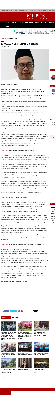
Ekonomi (37, 22)
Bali (11, 22)
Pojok (44, 10)
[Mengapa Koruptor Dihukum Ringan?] (25, 363)
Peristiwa (15, 22)
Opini (7, 26)
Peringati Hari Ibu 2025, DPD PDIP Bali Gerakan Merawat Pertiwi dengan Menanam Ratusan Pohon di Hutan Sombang (25, 335)
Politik (21, 22)
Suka (53, 89)
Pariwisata (51, 22)
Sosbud (31, 22)
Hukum (26, 22)
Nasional (4, 351)
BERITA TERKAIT (6, 317)
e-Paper (31, 10)
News (7, 22)
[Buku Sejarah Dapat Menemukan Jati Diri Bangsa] (25, 347)
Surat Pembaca (51, 10)
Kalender (40, 10)
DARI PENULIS (15, 317)
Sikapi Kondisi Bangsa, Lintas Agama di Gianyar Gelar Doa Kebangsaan (40, 334)
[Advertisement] (27, 405)
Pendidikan (43, 22)
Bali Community (21, 330)
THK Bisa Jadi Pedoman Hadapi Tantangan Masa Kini (40, 371)
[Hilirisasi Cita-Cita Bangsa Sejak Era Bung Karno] (41, 347)
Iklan (35, 10)
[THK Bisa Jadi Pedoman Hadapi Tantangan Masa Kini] (41, 363)
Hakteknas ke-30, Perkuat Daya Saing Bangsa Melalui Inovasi (8, 355)
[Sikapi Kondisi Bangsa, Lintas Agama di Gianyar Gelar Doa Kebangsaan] (41, 326)
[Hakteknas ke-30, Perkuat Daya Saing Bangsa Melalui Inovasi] (8, 347)
